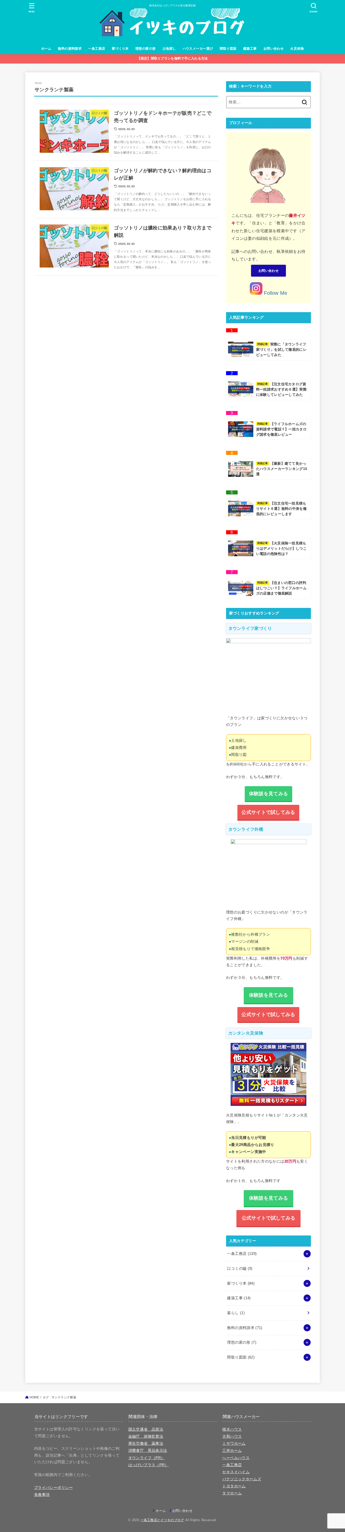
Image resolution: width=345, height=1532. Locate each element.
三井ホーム (232, 1451)
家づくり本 (120, 48)
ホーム (46, 48)
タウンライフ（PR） (146, 1458)
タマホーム (232, 1493)
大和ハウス (232, 1436)
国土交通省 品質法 (145, 1429)
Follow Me (274, 293)
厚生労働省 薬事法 (145, 1443)
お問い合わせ (273, 48)
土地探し (169, 48)
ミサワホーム (233, 1443)
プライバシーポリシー (53, 1488)
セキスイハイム (236, 1472)
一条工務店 (96, 48)
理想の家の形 (145, 48)
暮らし (236, 1313)
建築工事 (250, 48)
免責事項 (42, 1495)
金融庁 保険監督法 (145, 1436)
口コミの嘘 (239, 1268)
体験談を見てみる (268, 995)
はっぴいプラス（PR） (148, 1465)
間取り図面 (228, 48)
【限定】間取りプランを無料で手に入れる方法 (172, 58)
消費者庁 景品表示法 (147, 1451)
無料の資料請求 (70, 48)
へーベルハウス (236, 1458)
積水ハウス (232, 1429)
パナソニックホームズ (241, 1479)
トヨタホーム (233, 1486)
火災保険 (297, 48)
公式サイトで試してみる (268, 1218)
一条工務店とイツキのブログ (162, 1520)
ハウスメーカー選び (198, 48)
